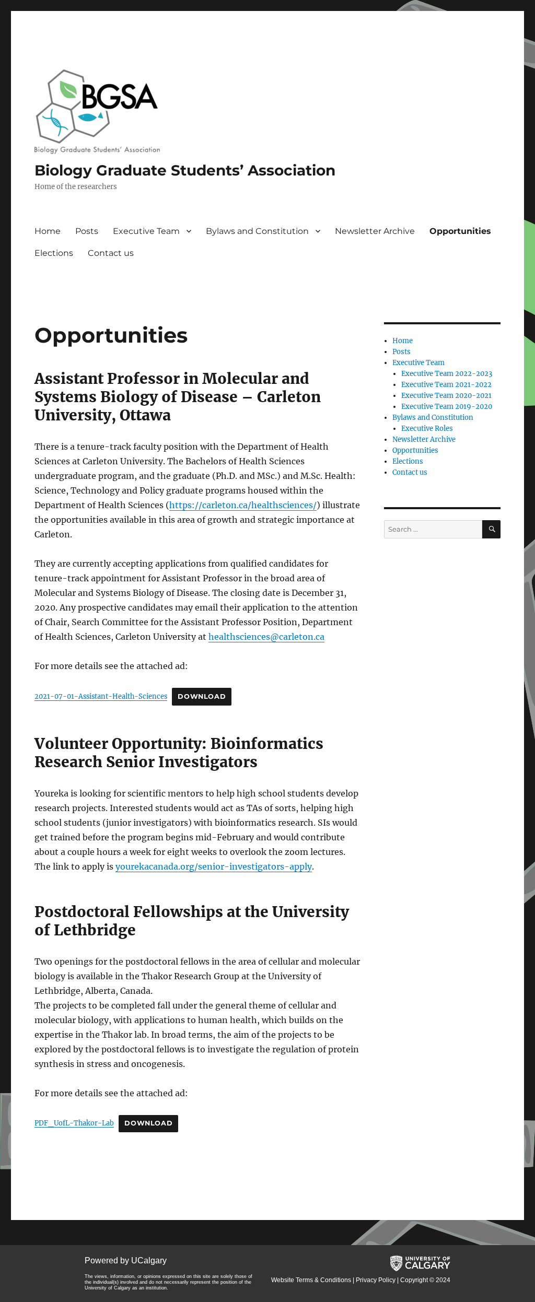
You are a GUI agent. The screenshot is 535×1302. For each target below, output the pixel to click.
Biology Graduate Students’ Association (184, 170)
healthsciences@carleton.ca (266, 636)
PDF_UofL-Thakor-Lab (74, 1123)
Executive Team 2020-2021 (446, 395)
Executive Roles (427, 428)
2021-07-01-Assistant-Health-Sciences (100, 696)
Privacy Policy (376, 1280)
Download (202, 696)
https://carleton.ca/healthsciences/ (243, 505)
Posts (86, 231)
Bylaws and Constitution (257, 231)
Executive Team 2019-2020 (446, 406)
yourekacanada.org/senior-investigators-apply (213, 866)
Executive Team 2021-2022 (446, 384)
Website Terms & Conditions (311, 1280)
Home (47, 231)
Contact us (111, 253)
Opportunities (460, 231)
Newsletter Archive (375, 231)
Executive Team (146, 231)
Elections (53, 253)
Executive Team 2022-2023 (446, 373)
